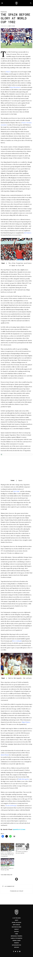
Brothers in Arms (16, 927)
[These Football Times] (16, 3)
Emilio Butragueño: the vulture (16, 678)
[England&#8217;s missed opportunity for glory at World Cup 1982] (7, 862)
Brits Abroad (16, 924)
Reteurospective (16, 945)
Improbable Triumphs (16, 936)
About (16, 920)
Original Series (17, 940)
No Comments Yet (9, 886)
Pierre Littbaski (16, 641)
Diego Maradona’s (15, 87)
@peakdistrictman (19, 829)
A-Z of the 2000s (17, 918)
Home (16, 933)
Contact (16, 929)
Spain (16, 480)
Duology (16, 931)
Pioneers (16, 942)
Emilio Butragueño (23, 779)
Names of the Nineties (16, 938)
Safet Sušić (16, 491)
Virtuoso (16, 947)
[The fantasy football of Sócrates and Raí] (22, 847)
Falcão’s (8, 71)
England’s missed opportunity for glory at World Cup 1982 (7, 868)
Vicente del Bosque (11, 805)
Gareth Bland (11, 26)
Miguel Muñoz (26, 722)
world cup (9, 874)
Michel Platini (5, 755)
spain (5, 874)
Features (4, 12)
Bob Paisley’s (27, 233)
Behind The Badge (16, 922)
